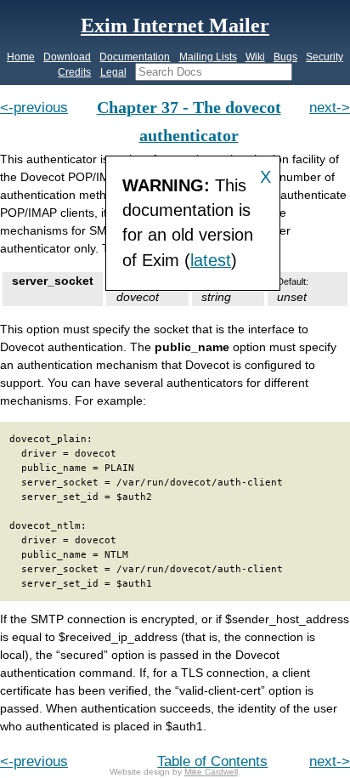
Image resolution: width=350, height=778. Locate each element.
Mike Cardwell (211, 771)
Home (21, 57)
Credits (74, 72)
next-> (329, 107)
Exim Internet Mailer (175, 25)
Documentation (134, 57)
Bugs (285, 57)
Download (67, 57)
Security (324, 57)
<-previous (34, 107)
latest (210, 260)
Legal (113, 72)
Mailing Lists (208, 57)
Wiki (255, 57)
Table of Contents (212, 761)
